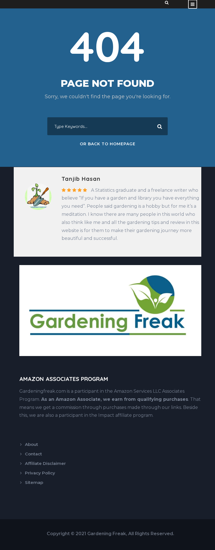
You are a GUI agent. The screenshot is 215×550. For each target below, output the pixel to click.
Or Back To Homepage (107, 143)
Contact (33, 454)
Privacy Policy (40, 473)
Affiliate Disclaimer (45, 463)
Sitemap (34, 482)
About (31, 444)
